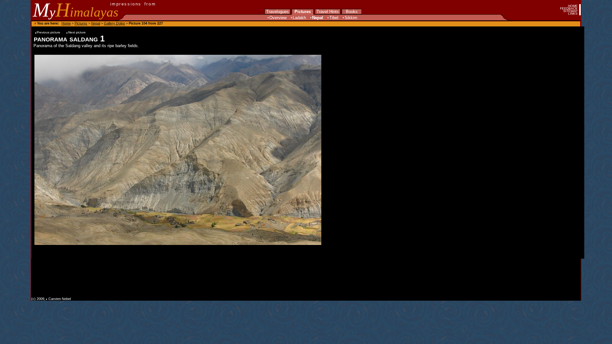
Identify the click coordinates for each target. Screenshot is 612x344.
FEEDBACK (569, 8)
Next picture (77, 32)
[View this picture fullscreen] (177, 149)
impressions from (133, 4)
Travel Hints (328, 11)
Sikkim (351, 17)
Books (351, 11)
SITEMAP (570, 11)
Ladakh (299, 17)
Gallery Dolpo (114, 23)
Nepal (317, 17)
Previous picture (49, 32)
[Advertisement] (342, 149)
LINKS (573, 13)
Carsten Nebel (59, 299)
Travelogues (277, 11)
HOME (573, 6)
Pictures (302, 11)
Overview (278, 17)
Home (66, 23)
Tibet (334, 17)
